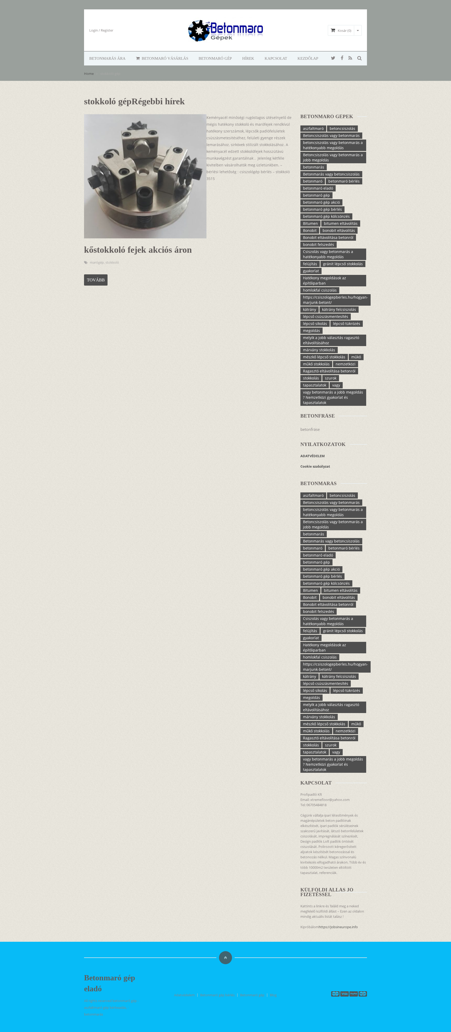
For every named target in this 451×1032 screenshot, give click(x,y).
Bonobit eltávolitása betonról (328, 237)
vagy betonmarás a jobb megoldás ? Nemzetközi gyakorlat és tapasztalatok (333, 397)
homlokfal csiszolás (320, 290)
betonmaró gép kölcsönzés (326, 216)
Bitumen (310, 223)
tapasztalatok (314, 385)
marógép (97, 262)
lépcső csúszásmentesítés (325, 316)
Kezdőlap (308, 58)
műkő (356, 356)
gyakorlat (311, 270)
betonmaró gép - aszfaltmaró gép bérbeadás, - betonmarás (111, 1007)
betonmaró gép (316, 195)
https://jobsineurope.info (338, 927)
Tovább (96, 279)
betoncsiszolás (342, 128)
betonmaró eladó (318, 188)
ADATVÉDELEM (312, 456)
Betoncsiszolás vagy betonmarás (331, 135)
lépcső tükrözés (346, 323)
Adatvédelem (184, 995)
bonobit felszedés (318, 244)
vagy (336, 385)
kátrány (309, 309)
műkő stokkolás (316, 363)
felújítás (310, 263)
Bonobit (310, 230)
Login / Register (101, 30)
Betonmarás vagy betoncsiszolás (331, 174)
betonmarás (313, 167)
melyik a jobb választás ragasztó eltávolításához (331, 340)
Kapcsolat (276, 58)
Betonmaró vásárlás (164, 58)
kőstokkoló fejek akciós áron (138, 250)
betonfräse (310, 429)
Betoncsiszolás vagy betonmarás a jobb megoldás (333, 157)
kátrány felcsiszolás (339, 309)
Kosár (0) (344, 30)
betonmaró (312, 181)
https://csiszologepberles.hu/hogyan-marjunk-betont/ (335, 300)
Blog (273, 995)
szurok (330, 378)
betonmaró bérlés (344, 181)
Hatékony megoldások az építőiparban (324, 280)
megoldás (311, 330)
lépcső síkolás (315, 323)
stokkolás (311, 378)
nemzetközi (345, 363)
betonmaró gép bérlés (322, 209)
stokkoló (112, 262)
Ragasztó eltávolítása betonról (329, 371)
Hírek (248, 58)
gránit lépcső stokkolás (343, 263)
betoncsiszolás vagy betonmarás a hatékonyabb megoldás (333, 145)
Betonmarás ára (107, 58)
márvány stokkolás (319, 349)
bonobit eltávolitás (339, 230)
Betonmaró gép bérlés (217, 995)
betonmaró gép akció (321, 202)
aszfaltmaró (313, 128)
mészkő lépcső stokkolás (324, 356)
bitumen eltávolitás (341, 223)
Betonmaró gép (215, 58)
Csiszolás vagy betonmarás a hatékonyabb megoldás (328, 254)
